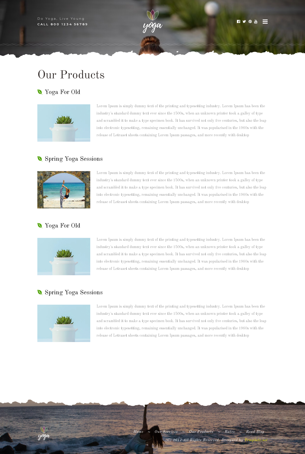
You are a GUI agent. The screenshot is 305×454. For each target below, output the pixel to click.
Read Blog (255, 432)
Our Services (166, 432)
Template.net (256, 440)
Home (140, 432)
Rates (230, 432)
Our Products (201, 432)
